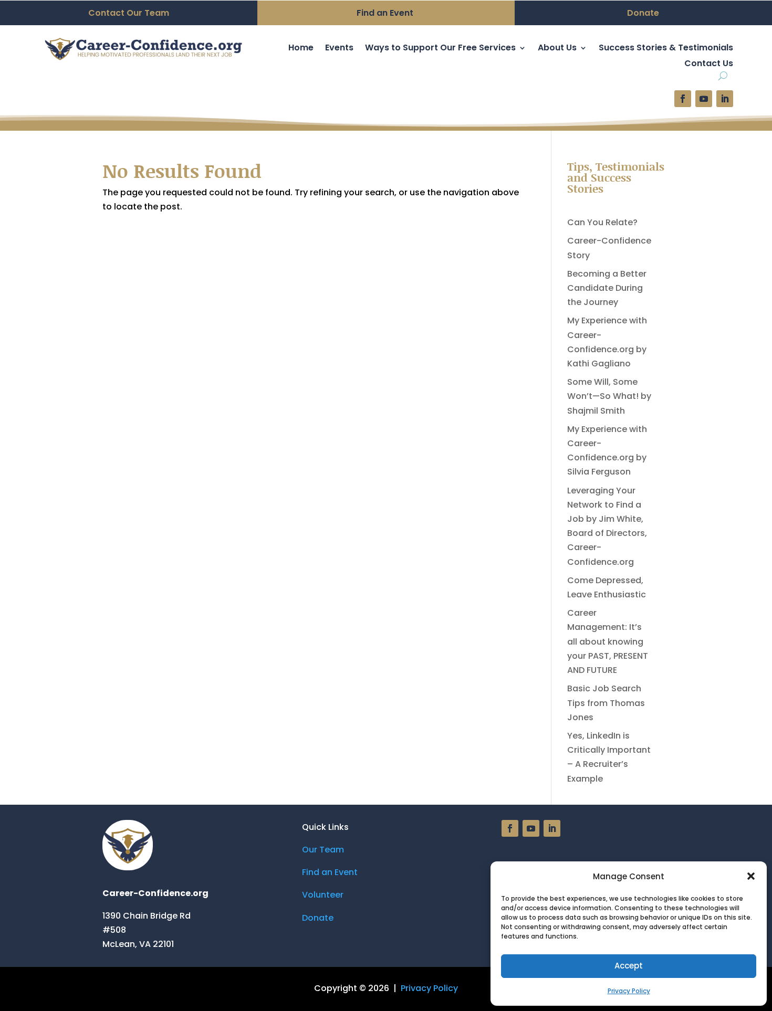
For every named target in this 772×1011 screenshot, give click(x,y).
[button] (751, 876)
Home (301, 49)
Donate (317, 918)
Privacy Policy (629, 990)
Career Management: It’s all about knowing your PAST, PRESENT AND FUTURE (607, 641)
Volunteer (322, 895)
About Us (557, 49)
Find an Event (330, 872)
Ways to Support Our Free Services (440, 49)
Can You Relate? (602, 222)
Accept (628, 965)
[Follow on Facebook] (682, 98)
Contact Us (708, 64)
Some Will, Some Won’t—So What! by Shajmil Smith (609, 396)
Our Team (323, 850)
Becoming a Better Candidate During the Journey (606, 288)
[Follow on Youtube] (703, 98)
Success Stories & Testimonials (666, 49)
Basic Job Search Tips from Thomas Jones (606, 702)
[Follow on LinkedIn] (724, 98)
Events (339, 49)
